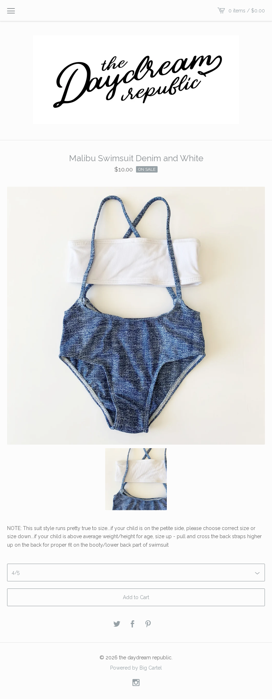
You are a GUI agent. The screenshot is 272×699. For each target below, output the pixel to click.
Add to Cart (136, 597)
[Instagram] (136, 683)
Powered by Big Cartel (136, 667)
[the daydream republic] (136, 79)
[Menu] (11, 10)
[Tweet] (116, 624)
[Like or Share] (132, 624)
